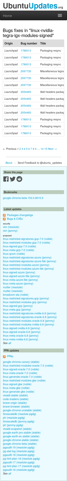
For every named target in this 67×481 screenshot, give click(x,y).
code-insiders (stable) (15, 399)
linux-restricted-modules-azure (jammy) (26, 265)
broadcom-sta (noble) (15, 294)
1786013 (26, 50)
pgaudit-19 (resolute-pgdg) (19, 447)
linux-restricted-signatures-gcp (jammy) (26, 298)
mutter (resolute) (13, 287)
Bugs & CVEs (15, 218)
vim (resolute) (11, 227)
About (8, 162)
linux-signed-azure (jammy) (19, 272)
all (9, 343)
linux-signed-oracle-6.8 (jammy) (21, 332)
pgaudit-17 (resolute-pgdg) (19, 462)
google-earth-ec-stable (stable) (21, 436)
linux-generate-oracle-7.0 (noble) (22, 376)
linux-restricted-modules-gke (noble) (24, 380)
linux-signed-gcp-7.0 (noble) (19, 246)
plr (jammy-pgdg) (13, 425)
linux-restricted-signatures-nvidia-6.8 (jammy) (29, 313)
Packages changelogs (20, 215)
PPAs (10, 356)
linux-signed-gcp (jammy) (18, 306)
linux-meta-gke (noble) (16, 388)
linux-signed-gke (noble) (17, 384)
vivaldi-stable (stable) (15, 395)
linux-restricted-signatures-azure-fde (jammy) (29, 261)
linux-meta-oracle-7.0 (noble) (20, 373)
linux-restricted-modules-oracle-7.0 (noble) (28, 365)
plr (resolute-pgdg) (14, 417)
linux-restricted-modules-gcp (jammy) (25, 302)
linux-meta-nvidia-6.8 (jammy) (20, 339)
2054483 (26, 92)
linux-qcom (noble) (14, 253)
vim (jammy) (10, 230)
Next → (52, 149)
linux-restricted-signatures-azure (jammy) (27, 257)
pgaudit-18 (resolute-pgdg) (19, 455)
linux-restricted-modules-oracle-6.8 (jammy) (29, 320)
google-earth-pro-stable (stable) (22, 432)
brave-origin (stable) (15, 403)
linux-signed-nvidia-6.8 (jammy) (21, 328)
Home (7, 15)
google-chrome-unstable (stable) (22, 410)
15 (45, 149)
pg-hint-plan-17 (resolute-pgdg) (21, 466)
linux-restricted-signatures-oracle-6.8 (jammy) (30, 317)
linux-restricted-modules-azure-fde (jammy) (28, 268)
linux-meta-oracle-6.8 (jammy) (21, 335)
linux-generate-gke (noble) (18, 391)
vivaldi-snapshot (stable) (17, 429)
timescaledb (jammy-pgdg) (18, 421)
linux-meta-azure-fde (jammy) (20, 280)
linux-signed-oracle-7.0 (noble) (21, 369)
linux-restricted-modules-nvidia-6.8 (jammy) (28, 324)
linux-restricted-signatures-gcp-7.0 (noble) (27, 239)
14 (42, 149)
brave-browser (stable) (16, 406)
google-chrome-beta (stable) (20, 443)
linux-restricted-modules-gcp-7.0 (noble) (26, 242)
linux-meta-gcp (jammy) (17, 309)
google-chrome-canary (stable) (21, 362)
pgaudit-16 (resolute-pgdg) (19, 470)
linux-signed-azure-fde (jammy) (21, 276)
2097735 (26, 71)
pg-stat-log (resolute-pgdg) (19, 451)
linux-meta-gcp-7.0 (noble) (18, 250)
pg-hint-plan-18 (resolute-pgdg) (21, 458)
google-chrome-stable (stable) (21, 440)
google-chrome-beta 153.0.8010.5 (23, 198)
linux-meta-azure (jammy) (18, 283)
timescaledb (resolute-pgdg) (19, 414)
